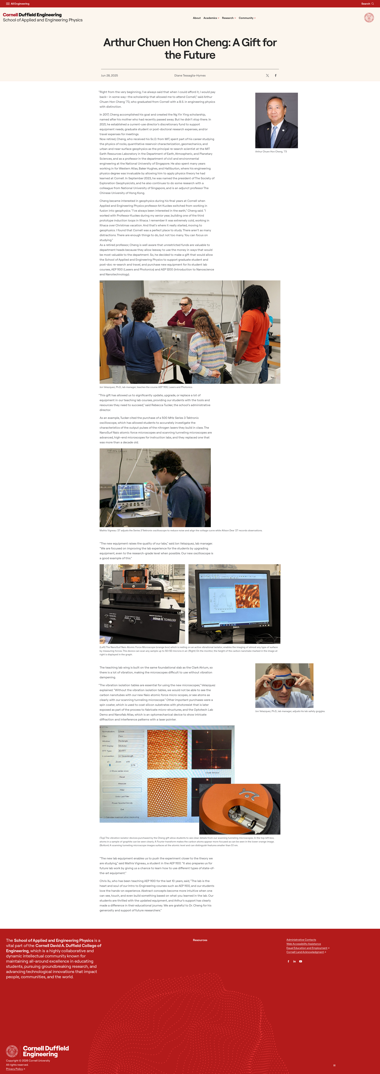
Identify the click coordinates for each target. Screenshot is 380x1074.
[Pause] (334, 1066)
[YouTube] (301, 961)
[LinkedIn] (294, 961)
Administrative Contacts (301, 939)
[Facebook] (275, 75)
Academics (211, 18)
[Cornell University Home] (12, 1051)
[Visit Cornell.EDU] (369, 21)
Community (247, 18)
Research (229, 18)
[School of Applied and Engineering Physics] (197, 1052)
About (197, 18)
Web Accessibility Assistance (303, 944)
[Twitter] (267, 75)
